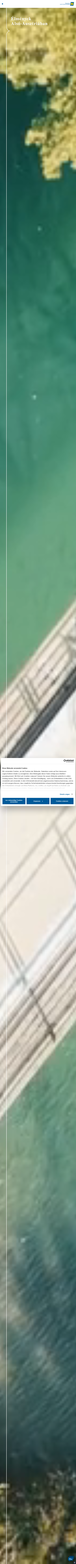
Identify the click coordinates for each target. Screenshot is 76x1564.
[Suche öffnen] (9, 3)
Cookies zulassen (62, 801)
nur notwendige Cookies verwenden (13, 801)
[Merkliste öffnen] (7, 3)
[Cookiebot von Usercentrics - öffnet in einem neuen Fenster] (65, 760)
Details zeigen (65, 794)
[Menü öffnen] (2, 3)
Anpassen (36, 801)
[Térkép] (6, 3)
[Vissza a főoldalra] (67, 4)
